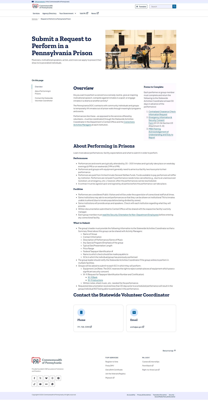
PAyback (108, 378)
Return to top (168, 351)
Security (171, 395)
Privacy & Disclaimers (144, 395)
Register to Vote (111, 362)
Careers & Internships (150, 362)
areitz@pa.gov (137, 327)
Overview (38, 86)
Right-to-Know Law (150, 370)
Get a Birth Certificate (114, 370)
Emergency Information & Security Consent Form (160, 120)
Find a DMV (109, 366)
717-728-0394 (84, 327)
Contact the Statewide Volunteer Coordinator (44, 99)
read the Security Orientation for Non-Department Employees (130, 214)
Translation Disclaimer (160, 395)
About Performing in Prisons (43, 92)
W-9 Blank (92, 277)
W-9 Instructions (95, 280)
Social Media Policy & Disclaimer (165, 396)
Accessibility (131, 395)
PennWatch (146, 366)
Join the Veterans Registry (115, 374)
